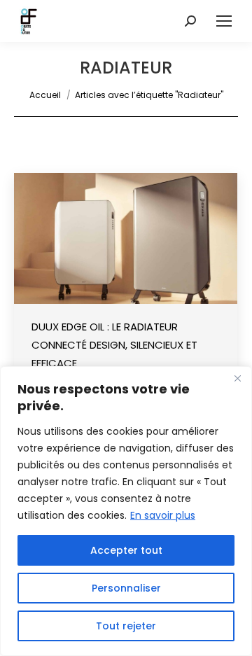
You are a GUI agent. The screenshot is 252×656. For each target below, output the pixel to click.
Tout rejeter (126, 626)
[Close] (237, 378)
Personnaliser (126, 588)
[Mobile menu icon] (224, 21)
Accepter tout (126, 550)
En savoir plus (162, 515)
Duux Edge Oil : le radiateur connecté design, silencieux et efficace (114, 344)
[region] (126, 511)
